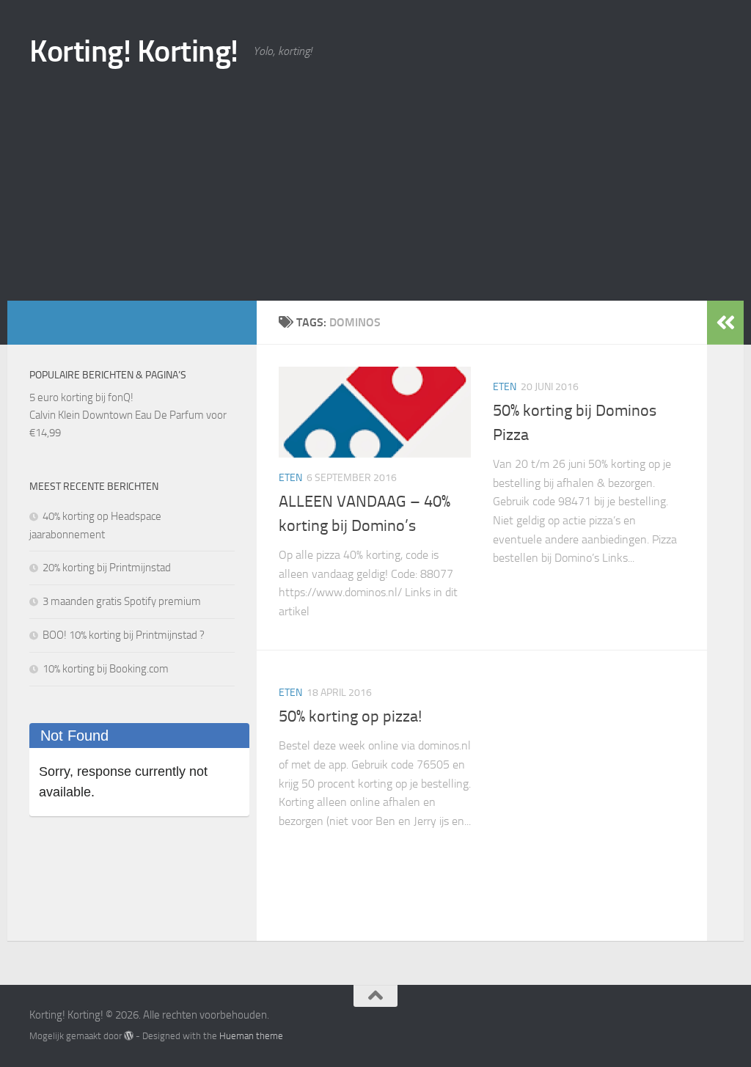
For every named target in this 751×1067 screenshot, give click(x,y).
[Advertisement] (375, 190)
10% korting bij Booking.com (106, 668)
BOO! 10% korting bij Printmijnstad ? (124, 635)
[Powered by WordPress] (128, 1036)
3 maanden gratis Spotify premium (122, 601)
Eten (290, 478)
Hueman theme (251, 1035)
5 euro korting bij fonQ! (81, 397)
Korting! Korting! (133, 51)
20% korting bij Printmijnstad (107, 567)
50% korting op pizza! (350, 716)
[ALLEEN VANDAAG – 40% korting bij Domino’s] (375, 412)
